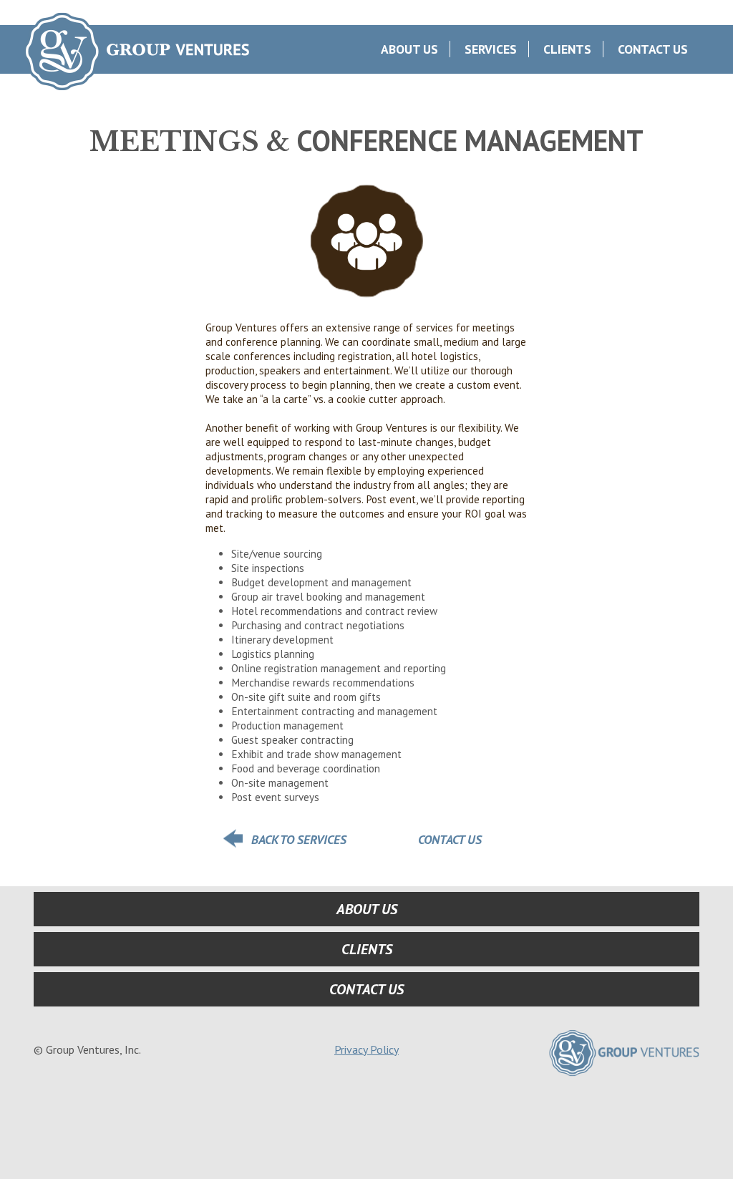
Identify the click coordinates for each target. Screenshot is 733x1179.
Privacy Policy (366, 1049)
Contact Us (653, 49)
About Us (409, 49)
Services (491, 49)
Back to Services (298, 839)
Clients (567, 49)
